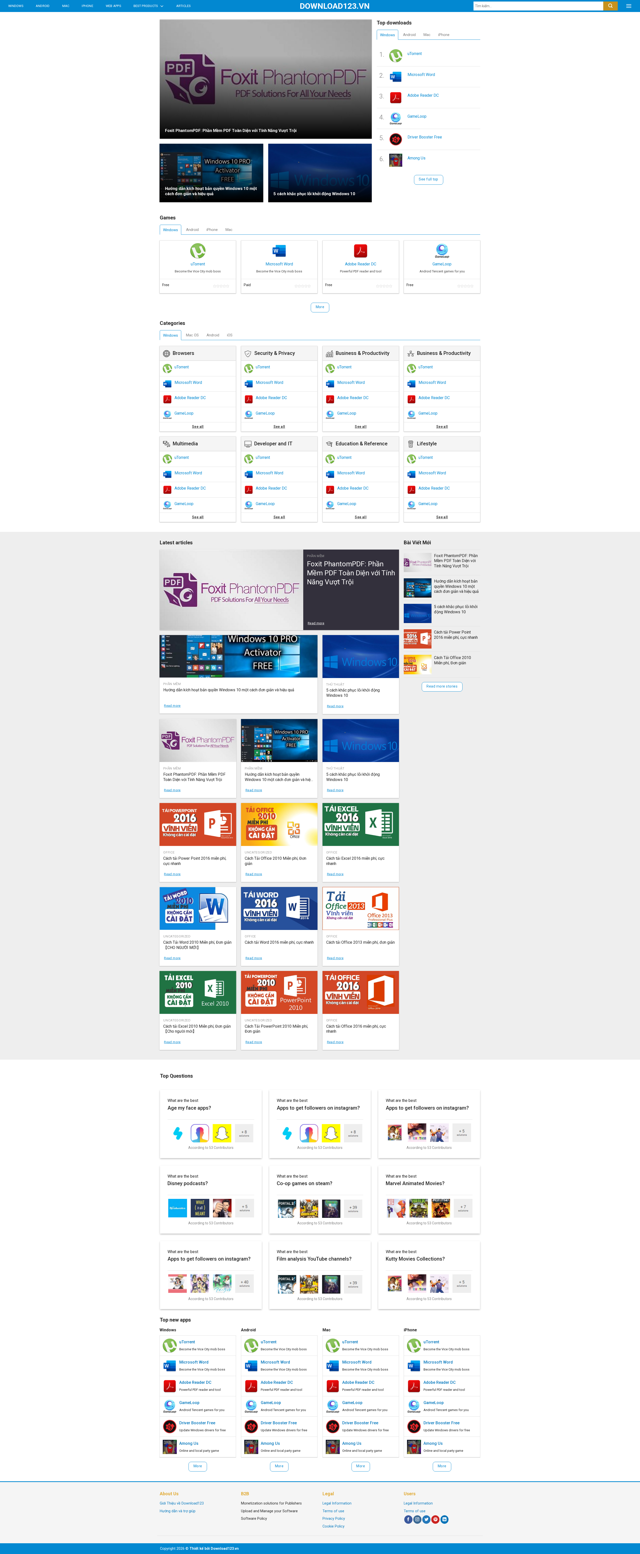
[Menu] (628, 6)
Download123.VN (320, 6)
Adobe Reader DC (423, 95)
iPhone (87, 6)
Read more (316, 623)
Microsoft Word (421, 74)
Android (43, 6)
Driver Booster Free (425, 137)
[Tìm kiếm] (610, 5)
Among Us (417, 158)
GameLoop (417, 116)
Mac (66, 6)
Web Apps (113, 6)
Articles (183, 6)
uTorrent (415, 53)
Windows (15, 6)
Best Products (146, 6)
